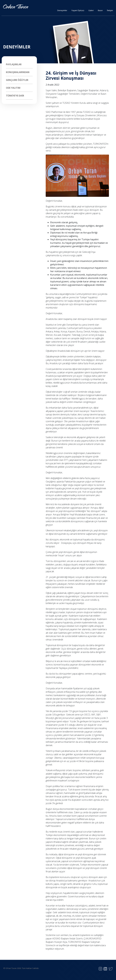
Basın (100, 10)
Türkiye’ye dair (15, 95)
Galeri (91, 10)
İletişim (110, 10)
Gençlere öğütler (17, 80)
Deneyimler (62, 10)
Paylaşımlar (14, 64)
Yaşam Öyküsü (77, 10)
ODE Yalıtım (13, 87)
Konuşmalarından (17, 72)
